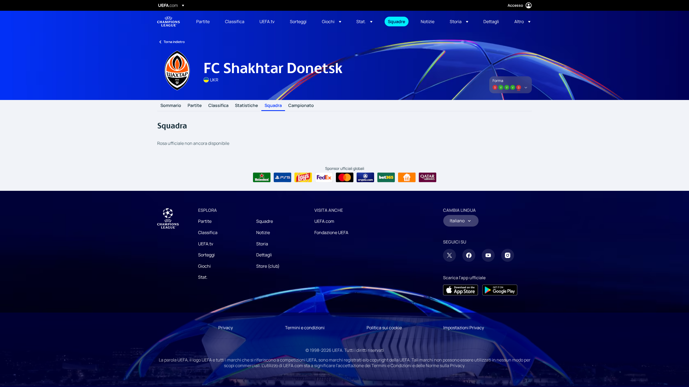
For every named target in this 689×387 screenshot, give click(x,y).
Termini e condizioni (305, 328)
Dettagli (264, 255)
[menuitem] (204, 21)
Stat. (203, 277)
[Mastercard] (344, 177)
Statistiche (246, 105)
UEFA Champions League (168, 21)
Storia (262, 244)
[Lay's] (303, 177)
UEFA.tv (205, 244)
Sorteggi (206, 255)
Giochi (204, 266)
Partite (195, 105)
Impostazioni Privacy (463, 328)
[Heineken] (261, 177)
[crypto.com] (365, 177)
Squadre (264, 221)
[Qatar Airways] (427, 177)
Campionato (301, 105)
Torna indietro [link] (174, 42)
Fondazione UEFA (331, 232)
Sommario (170, 105)
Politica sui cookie (384, 328)
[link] (203, 21)
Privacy (225, 328)
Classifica (218, 105)
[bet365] (386, 177)
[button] (331, 21)
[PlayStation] (282, 177)
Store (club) (268, 266)
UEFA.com (324, 221)
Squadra (273, 105)
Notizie (263, 232)
